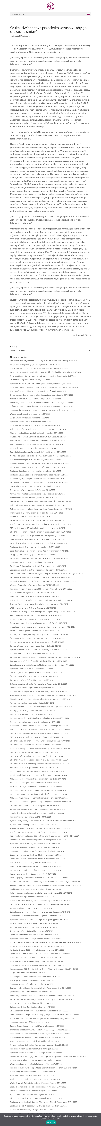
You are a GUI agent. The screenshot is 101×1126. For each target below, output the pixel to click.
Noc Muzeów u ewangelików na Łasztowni (27, 592)
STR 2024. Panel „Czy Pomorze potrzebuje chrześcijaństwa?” (34, 763)
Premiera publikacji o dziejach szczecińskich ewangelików (34, 775)
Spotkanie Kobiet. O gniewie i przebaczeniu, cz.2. (30, 547)
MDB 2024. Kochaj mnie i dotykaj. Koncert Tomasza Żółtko (34, 779)
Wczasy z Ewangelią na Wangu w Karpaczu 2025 (30, 585)
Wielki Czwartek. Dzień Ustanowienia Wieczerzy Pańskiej (33, 1083)
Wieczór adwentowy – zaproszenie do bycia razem (30, 687)
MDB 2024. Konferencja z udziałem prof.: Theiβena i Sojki (33, 794)
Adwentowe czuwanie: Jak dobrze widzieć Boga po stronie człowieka (38, 695)
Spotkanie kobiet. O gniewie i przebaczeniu (28, 562)
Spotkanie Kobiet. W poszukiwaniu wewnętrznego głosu (33, 965)
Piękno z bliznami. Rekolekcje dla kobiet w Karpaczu (31, 448)
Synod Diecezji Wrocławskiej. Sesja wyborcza (28, 1094)
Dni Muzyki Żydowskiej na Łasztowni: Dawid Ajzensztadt (33, 566)
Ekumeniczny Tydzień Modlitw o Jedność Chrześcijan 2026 (34, 482)
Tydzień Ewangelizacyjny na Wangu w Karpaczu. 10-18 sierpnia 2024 (38, 821)
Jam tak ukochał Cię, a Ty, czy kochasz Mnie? (28, 862)
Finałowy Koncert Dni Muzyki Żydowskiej (26, 1003)
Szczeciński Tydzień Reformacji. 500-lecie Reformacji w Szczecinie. (37, 999)
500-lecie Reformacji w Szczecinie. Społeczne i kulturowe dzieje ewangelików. (42, 942)
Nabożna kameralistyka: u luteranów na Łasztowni (30, 722)
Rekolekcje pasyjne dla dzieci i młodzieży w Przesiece (32, 615)
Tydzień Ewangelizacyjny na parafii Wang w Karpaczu (32, 1026)
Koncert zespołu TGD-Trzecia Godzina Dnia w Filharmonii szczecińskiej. (39, 969)
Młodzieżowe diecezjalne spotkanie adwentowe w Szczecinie (35, 699)
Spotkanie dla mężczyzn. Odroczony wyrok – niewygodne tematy (36, 383)
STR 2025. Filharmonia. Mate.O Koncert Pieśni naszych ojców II (36, 532)
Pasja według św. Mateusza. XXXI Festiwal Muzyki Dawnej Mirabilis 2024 (39, 836)
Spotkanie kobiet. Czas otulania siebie (25, 421)
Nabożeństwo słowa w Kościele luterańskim (28, 653)
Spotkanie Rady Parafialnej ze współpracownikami (30, 471)
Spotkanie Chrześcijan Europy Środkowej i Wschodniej (32, 851)
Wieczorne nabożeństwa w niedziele (25, 414)
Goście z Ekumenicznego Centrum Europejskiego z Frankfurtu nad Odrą (39, 1014)
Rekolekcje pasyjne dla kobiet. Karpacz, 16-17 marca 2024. (34, 878)
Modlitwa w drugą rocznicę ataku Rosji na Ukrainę (30, 889)
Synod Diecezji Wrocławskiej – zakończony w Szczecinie (32, 771)
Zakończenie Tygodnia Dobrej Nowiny (25, 380)
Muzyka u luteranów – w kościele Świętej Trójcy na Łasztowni (35, 729)
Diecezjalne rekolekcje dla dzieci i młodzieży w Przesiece (33, 1087)
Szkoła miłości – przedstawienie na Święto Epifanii (30, 486)
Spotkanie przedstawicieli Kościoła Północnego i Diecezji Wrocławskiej (38, 1102)
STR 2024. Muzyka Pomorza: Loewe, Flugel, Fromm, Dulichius (35, 741)
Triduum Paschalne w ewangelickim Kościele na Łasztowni (34, 604)
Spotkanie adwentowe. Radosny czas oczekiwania (30, 935)
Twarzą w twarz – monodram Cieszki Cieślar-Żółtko (31, 646)
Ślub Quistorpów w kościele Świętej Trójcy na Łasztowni (33, 916)
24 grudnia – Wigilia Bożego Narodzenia (26, 680)
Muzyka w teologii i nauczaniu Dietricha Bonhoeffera (31, 433)
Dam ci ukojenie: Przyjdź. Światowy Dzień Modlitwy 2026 (33, 452)
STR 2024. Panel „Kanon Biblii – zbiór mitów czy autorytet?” (34, 760)
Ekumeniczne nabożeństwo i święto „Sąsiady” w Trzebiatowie (35, 577)
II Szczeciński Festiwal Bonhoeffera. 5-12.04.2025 (30, 619)
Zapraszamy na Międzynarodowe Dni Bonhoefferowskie (33, 809)
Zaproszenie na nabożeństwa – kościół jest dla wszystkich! (34, 570)
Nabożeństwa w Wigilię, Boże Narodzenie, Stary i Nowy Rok (34, 691)
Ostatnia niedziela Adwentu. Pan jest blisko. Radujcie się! (33, 684)
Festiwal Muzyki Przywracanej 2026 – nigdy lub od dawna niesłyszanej (39, 361)
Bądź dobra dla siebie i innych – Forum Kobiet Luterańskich (34, 551)
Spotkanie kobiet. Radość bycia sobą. (25, 1022)
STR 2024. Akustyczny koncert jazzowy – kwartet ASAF (32, 737)
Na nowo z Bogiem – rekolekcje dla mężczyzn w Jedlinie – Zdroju (36, 456)
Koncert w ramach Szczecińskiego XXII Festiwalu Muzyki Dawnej (36, 589)
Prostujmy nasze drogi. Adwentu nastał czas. (28, 710)
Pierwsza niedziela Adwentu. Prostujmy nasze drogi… (32, 946)
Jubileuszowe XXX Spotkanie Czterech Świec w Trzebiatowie (34, 475)
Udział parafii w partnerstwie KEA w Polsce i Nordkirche (33, 520)
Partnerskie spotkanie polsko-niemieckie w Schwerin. (32, 957)
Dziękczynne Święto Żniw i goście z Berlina (27, 1007)
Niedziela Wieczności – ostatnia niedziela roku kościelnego (34, 725)
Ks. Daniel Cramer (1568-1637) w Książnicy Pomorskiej (32, 950)
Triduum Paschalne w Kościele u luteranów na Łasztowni (33, 440)
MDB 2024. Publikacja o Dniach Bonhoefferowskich (31, 782)
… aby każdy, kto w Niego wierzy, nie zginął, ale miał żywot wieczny (37, 627)
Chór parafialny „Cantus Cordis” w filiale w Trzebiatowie (33, 539)
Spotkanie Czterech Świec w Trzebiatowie (27, 668)
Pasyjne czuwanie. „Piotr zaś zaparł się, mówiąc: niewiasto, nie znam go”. (40, 881)
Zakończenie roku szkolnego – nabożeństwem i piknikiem (33, 832)
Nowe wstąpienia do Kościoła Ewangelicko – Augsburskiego (34, 1045)
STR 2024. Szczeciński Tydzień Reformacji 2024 (29, 767)
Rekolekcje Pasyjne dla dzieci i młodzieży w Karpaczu (32, 444)
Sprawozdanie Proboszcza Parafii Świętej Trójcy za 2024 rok (34, 649)
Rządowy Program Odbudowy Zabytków (26, 714)
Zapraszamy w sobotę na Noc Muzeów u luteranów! (31, 1060)
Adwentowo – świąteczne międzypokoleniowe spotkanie (33, 494)
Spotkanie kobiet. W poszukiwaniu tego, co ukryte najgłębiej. (35, 919)
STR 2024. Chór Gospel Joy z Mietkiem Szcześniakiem (31, 756)
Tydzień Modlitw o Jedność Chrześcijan (26, 908)
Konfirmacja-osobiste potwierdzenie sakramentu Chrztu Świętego (37, 402)
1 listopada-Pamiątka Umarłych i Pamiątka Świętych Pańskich (35, 748)
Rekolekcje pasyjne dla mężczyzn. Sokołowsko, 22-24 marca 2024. (37, 893)
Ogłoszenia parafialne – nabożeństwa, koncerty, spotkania (34, 368)
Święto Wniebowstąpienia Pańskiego (25, 418)
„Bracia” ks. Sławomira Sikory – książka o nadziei (30, 847)
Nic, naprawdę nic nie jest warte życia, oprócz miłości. (32, 642)
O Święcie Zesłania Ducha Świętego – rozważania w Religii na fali (36, 406)
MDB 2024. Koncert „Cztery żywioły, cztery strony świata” (33, 790)
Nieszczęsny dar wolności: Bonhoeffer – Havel (29, 1071)
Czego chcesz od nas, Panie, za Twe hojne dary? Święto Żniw (35, 543)
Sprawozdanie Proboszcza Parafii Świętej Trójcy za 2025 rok (34, 463)
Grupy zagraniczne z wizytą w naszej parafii (28, 554)
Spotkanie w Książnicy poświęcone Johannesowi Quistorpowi (35, 954)
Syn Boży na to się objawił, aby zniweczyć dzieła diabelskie (34, 634)
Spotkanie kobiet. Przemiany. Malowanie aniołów (30, 843)
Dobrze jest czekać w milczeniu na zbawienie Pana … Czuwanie (36, 509)
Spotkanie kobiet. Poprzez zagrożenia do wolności (30, 938)
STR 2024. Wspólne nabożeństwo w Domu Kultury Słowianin (34, 733)
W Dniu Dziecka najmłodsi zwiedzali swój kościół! (30, 1041)
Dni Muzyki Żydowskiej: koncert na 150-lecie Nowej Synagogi (35, 558)
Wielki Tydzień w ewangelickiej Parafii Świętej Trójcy (31, 866)
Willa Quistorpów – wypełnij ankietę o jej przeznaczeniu (33, 429)
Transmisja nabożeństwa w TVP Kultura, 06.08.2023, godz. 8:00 (36, 1030)
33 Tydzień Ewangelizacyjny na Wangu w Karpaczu (31, 364)
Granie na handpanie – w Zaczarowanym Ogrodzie (31, 805)
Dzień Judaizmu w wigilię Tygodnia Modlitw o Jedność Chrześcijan (37, 665)
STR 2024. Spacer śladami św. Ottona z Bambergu (30, 744)
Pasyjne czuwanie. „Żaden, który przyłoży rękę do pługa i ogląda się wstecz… (41, 885)
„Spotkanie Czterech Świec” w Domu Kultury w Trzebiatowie (34, 904)
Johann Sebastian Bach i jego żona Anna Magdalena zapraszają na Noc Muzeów (43, 1056)
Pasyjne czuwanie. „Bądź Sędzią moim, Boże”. (29, 874)
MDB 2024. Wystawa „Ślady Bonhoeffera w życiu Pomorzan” (34, 798)
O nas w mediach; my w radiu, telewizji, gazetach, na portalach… (37, 395)
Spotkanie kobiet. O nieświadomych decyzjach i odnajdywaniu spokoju (39, 387)
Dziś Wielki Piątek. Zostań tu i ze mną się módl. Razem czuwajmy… (37, 600)
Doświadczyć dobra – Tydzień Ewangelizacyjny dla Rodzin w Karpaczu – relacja (42, 573)
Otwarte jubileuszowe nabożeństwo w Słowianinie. (31, 976)
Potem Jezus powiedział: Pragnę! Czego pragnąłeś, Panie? (33, 623)
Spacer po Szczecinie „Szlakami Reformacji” (28, 980)
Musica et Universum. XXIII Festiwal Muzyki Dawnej (31, 399)
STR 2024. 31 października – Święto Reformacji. (29, 752)
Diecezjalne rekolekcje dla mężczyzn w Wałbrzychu (31, 1098)
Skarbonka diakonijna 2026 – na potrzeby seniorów (31, 459)
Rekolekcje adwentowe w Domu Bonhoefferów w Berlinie (33, 505)
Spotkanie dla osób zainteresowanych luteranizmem (31, 961)
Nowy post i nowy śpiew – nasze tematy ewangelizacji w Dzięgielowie (38, 376)
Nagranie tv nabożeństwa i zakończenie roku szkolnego (33, 1037)
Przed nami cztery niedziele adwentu (25, 516)
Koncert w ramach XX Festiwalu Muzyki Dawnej (29, 1049)
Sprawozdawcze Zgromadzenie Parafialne (27, 897)
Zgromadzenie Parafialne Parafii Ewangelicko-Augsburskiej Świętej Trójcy (40, 657)
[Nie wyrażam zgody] (98, 1119)
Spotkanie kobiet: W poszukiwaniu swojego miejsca (31, 1052)
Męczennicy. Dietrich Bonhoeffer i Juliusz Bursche (30, 870)
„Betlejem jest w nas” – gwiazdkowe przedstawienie (31, 672)
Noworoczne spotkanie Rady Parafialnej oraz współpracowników (36, 900)
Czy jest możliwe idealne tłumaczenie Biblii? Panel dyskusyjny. (35, 988)
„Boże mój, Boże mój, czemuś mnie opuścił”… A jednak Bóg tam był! (38, 611)
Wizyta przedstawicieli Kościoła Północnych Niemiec (31, 1064)
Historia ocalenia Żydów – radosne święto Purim (30, 630)
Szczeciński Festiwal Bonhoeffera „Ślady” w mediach (31, 855)
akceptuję (51, 1122)
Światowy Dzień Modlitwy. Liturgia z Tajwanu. (29, 1109)
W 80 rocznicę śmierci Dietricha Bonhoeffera (28, 608)
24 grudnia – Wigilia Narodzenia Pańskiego (27, 490)
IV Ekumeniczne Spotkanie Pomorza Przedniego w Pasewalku (35, 1033)
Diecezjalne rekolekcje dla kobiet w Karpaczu (28, 1090)
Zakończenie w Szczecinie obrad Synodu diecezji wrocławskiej (35, 524)
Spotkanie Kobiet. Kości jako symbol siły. (26, 984)
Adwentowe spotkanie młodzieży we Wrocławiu (29, 497)
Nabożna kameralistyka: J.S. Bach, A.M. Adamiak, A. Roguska (35, 718)
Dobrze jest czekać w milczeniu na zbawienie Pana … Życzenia (35, 501)
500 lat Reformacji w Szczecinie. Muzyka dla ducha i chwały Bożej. (37, 1018)
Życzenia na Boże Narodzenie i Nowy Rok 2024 (29, 927)
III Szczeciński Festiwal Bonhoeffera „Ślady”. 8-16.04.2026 (33, 437)
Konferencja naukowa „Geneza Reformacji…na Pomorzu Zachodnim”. (38, 995)
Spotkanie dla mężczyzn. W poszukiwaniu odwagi (30, 425)
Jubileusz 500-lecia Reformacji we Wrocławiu (28, 992)
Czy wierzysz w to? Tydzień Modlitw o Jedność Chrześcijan (34, 661)
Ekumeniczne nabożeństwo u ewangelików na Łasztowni (33, 467)
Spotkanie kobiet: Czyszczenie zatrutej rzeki (28, 1075)
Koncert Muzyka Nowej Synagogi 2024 (25, 817)
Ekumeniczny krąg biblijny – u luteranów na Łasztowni (32, 478)
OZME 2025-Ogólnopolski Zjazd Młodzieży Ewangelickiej (33, 535)
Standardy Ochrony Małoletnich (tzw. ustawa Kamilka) (32, 813)
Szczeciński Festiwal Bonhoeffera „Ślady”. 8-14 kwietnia (32, 859)
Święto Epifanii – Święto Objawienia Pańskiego (29, 676)
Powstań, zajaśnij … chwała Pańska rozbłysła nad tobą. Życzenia (36, 706)
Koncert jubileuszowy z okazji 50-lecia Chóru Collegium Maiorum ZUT (38, 1068)
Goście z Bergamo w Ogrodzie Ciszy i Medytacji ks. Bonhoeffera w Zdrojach (41, 372)
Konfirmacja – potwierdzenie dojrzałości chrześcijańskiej (33, 840)
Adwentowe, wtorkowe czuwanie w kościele (28, 703)
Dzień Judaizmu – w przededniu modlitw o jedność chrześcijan (36, 912)
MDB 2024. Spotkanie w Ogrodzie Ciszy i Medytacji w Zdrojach (35, 801)
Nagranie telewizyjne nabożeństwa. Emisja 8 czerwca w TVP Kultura (38, 581)
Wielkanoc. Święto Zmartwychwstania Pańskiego (30, 596)
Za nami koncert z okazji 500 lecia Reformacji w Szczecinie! (34, 1011)
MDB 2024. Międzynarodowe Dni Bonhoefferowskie (31, 786)
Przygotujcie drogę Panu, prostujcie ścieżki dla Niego (32, 513)
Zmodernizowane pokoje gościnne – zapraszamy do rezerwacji (35, 828)
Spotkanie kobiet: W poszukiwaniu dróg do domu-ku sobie (34, 1106)
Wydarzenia (25, 36)
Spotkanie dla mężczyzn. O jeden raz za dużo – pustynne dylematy (37, 410)
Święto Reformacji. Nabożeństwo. (24, 973)
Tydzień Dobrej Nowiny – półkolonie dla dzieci (29, 824)
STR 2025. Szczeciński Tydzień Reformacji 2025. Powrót (32, 528)
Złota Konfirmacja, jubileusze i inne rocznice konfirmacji (33, 391)
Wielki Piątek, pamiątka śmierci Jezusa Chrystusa (30, 1079)
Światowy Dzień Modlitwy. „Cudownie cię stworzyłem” (32, 638)
